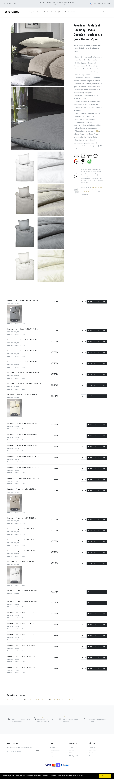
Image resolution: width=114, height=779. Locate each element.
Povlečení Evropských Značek (15, 700)
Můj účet (65, 717)
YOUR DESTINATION (103, 3)
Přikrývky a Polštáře (55, 750)
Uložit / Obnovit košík (17, 717)
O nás (71, 747)
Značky (46, 12)
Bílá (97, 131)
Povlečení (52, 747)
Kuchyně (39, 12)
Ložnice (24, 12)
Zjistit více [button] (80, 775)
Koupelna (32, 12)
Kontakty (71, 750)
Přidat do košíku (97, 301)
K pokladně (92, 756)
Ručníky (52, 753)
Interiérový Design (57, 12)
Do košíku (91, 753)
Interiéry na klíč (73, 756)
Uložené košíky (93, 750)
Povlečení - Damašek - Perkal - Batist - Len (37, 700)
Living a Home (54, 756)
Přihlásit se (92, 747)
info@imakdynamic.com (95, 717)
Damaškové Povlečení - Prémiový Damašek (62, 700)
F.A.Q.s (71, 753)
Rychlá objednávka (42, 717)
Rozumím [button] (105, 775)
